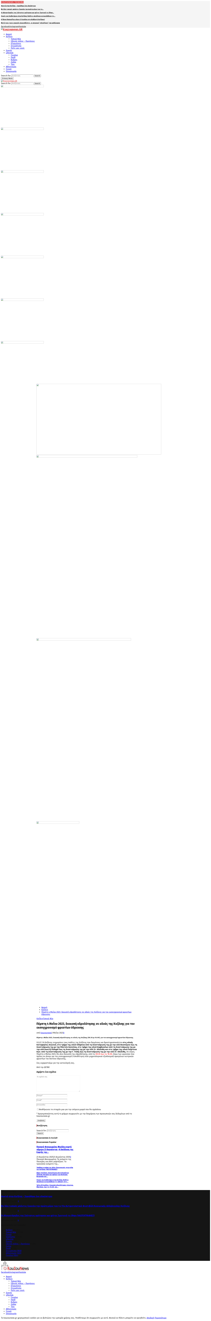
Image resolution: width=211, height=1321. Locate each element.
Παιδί (13, 57)
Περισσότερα (160, 1318)
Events (9, 50)
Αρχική (9, 34)
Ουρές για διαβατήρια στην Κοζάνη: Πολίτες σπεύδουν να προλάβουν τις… (28, 16)
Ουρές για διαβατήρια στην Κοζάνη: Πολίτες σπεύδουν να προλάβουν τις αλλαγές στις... (53, 1181)
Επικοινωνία (11, 71)
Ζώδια (13, 62)
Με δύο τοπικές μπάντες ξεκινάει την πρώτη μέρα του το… (22, 9)
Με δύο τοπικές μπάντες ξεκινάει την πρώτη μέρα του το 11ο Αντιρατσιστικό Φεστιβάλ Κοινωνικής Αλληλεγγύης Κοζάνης (65, 1206)
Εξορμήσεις (16, 43)
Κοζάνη (9, 36)
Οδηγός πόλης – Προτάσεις (23, 41)
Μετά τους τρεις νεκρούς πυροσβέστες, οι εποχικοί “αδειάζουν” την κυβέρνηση (30, 23)
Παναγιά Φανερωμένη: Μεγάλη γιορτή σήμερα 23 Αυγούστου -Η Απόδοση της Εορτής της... (55, 1150)
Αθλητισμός (11, 67)
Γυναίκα (14, 55)
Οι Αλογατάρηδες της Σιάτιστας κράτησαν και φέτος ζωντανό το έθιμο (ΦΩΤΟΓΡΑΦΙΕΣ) (48, 1215)
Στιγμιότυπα (16, 46)
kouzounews (46, 1033)
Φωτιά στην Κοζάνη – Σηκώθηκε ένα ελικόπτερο (18, 6)
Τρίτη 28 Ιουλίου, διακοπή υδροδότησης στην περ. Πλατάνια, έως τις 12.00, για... (55, 1186)
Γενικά (8, 69)
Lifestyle (9, 53)
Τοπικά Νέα (16, 39)
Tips (13, 64)
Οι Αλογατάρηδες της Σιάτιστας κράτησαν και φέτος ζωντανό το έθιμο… (27, 13)
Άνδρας (14, 60)
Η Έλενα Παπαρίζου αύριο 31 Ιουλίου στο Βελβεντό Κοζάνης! (23, 19)
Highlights (10, 1237)
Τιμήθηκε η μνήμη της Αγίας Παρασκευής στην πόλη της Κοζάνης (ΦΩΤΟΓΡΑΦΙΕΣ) (55, 1168)
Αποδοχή (150, 1318)
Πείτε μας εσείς (18, 48)
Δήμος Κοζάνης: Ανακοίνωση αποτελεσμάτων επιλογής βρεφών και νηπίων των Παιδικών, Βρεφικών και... (53, 1174)
